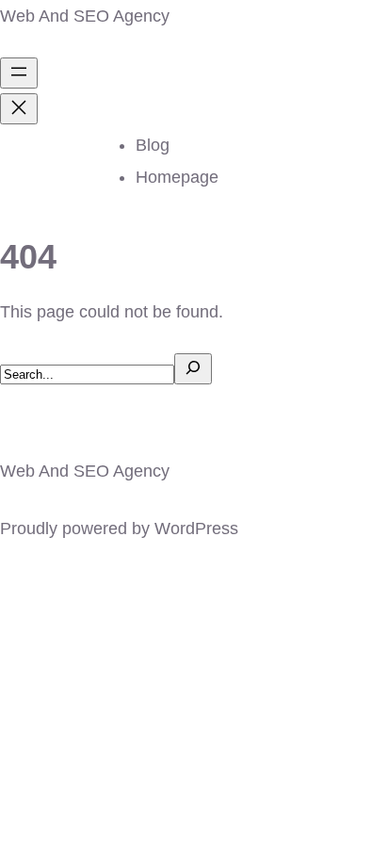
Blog (153, 145)
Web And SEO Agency (85, 16)
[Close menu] (19, 108)
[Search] (193, 368)
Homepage (177, 177)
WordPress (196, 528)
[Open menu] (19, 73)
